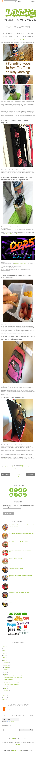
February (6, 690)
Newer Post (6, 475)
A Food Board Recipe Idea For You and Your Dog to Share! (21, 533)
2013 (4, 697)
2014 (4, 695)
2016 (4, 660)
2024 (4, 646)
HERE (5, 458)
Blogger (17, 744)
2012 (4, 699)
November (6, 663)
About (14, 26)
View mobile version (18, 476)
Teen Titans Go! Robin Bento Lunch (11, 684)
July (5, 670)
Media (28, 27)
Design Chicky (16, 750)
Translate (13, 721)
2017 (4, 658)
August (6, 669)
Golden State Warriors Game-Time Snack (13, 677)
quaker (31, 466)
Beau (6, 707)
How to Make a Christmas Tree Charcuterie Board (19, 541)
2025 (4, 645)
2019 (4, 655)
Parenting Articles (18, 27)
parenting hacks (20, 466)
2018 (4, 657)
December (6, 662)
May (5, 674)
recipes (15, 468)
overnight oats (13, 466)
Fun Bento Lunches (25, 26)
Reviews (8, 27)
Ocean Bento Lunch (8, 679)
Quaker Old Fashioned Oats (20, 263)
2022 (4, 650)
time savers (19, 468)
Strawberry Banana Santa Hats (15, 558)
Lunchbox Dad (8, 709)
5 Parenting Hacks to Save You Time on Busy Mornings (16, 675)
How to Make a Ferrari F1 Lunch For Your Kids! (19, 592)
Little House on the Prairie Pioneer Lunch (13, 681)
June (5, 672)
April (5, 686)
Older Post (30, 475)
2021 (4, 652)
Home (7, 26)
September (6, 667)
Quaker (7, 233)
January (6, 691)
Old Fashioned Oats (14, 233)
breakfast (7, 466)
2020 (4, 653)
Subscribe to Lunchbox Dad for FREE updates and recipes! (18, 506)
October (6, 665)
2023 (4, 648)
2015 (4, 694)
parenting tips (27, 466)
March (5, 688)
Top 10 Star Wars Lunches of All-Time (12, 682)
